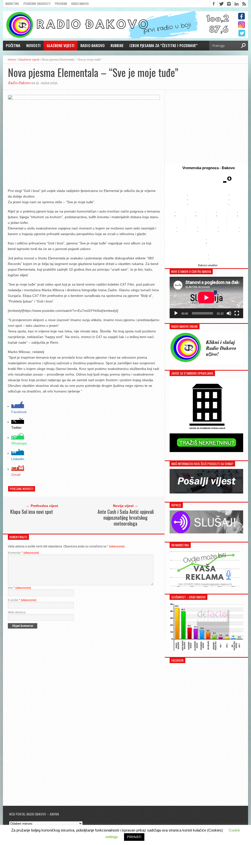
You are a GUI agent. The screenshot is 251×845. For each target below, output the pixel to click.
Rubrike (117, 45)
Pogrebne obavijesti (37, 3)
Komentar (23, 553)
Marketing (12, 3)
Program (61, 3)
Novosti (33, 45)
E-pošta (22, 600)
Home (12, 59)
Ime (19, 588)
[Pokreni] (176, 313)
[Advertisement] (206, 126)
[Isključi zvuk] (228, 313)
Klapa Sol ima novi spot (31, 512)
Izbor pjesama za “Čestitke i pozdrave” (163, 45)
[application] (206, 297)
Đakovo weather (208, 265)
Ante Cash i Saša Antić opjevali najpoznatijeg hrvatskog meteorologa (126, 517)
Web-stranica (16, 612)
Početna (13, 45)
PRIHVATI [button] (134, 837)
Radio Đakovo (80, 3)
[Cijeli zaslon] (236, 313)
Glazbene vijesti (61, 45)
